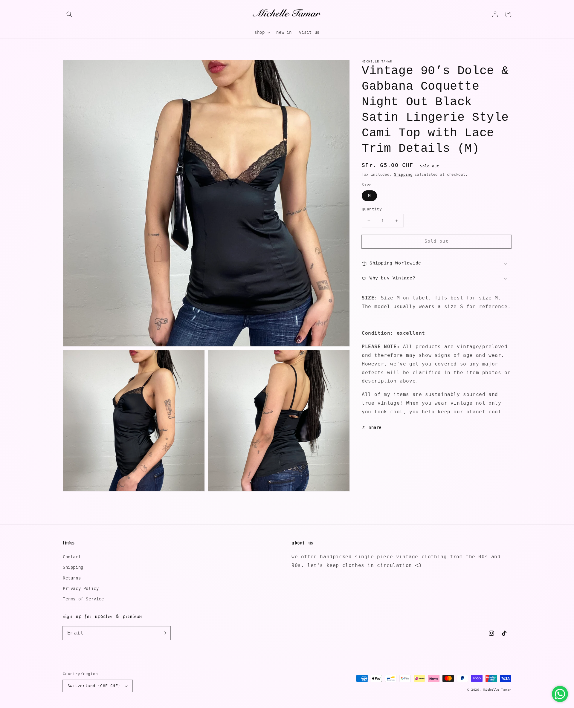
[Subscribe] (163, 633)
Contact (72, 556)
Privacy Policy (81, 588)
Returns (72, 578)
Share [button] (375, 427)
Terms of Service (83, 599)
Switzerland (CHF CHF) (94, 685)
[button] (69, 14)
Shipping (403, 174)
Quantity (372, 209)
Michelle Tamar (497, 689)
